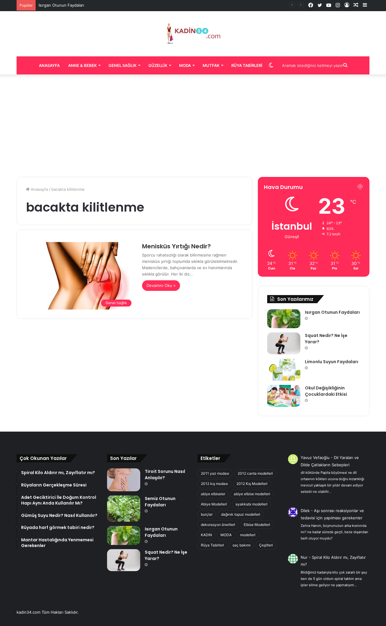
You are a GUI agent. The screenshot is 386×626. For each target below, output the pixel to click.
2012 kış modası (214, 483)
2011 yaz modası (215, 473)
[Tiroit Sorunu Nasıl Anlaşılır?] (123, 479)
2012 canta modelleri (255, 473)
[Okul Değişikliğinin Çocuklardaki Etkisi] (283, 396)
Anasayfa (49, 65)
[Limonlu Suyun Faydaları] (283, 370)
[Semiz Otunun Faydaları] (123, 508)
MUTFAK (211, 65)
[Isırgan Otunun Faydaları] (283, 318)
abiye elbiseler (213, 494)
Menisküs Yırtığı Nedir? (176, 246)
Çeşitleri (266, 545)
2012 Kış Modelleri (251, 483)
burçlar (207, 514)
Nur (304, 557)
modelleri (247, 535)
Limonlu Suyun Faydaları (331, 362)
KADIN (206, 535)
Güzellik (157, 65)
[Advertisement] (193, 125)
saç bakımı (242, 545)
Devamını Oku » (161, 285)
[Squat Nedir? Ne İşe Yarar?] (283, 343)
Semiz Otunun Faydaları (160, 501)
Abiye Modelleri (214, 504)
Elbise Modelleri (257, 524)
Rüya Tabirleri (246, 65)
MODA (226, 535)
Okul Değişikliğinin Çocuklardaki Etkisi (326, 391)
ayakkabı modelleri (251, 504)
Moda (185, 65)
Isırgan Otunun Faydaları (61, 5)
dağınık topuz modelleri (240, 514)
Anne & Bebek (82, 65)
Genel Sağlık (123, 65)
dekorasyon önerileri (218, 524)
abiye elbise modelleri (252, 494)
